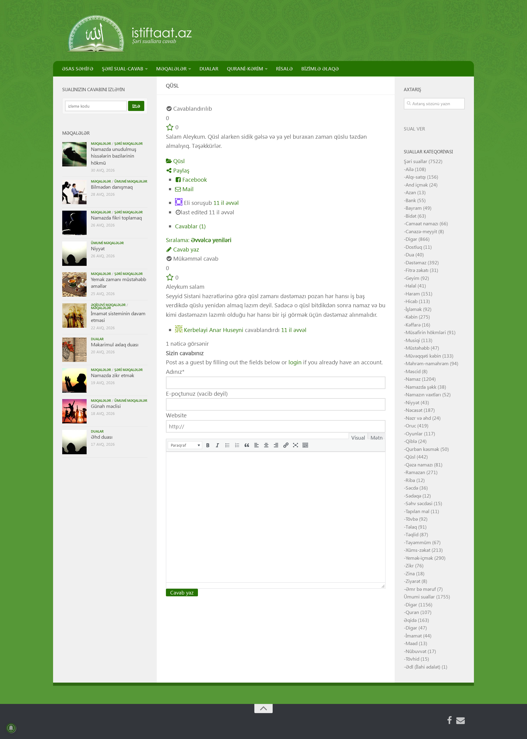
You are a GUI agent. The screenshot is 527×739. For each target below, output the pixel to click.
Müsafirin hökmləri (426, 332)
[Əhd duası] (74, 442)
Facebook (194, 179)
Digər (411, 239)
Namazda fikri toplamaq (116, 217)
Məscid (413, 371)
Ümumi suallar (419, 596)
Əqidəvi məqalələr (108, 305)
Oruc (411, 425)
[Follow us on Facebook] (449, 720)
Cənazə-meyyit (421, 231)
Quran (412, 612)
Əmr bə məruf (421, 589)
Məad (412, 643)
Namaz (413, 379)
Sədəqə (413, 495)
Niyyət (98, 248)
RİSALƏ (284, 68)
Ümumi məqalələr (130, 181)
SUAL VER (414, 128)
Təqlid (412, 534)
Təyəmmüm (418, 542)
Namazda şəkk (421, 387)
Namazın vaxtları (423, 394)
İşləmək (414, 309)
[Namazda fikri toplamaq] (74, 223)
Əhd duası (102, 437)
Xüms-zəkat (418, 550)
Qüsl (178, 161)
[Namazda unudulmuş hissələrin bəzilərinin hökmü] (74, 154)
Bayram (414, 208)
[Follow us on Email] (460, 720)
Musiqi (413, 340)
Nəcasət (414, 410)
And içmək (417, 184)
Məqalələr (101, 143)
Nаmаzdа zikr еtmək (112, 375)
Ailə (410, 169)
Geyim (412, 278)
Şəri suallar (415, 161)
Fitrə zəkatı (417, 270)
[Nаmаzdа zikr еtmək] (74, 380)
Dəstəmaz (416, 262)
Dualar (97, 339)
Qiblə (411, 441)
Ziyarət (413, 581)
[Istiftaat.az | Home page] (130, 33)
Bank (411, 200)
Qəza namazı (419, 464)
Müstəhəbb (417, 348)
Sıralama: (198, 240)
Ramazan (415, 472)
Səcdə (412, 487)
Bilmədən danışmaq (112, 187)
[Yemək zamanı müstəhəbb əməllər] (74, 284)
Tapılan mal (417, 511)
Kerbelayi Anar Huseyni (213, 329)
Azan (411, 192)
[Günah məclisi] (74, 411)
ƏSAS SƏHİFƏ (77, 68)
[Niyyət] (74, 253)
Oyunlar (414, 433)
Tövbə (412, 519)
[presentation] (185, 445)
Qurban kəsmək (422, 449)
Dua (410, 254)
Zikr (410, 565)
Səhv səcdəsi (419, 503)
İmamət (414, 635)
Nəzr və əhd (418, 418)
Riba (410, 480)
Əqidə (410, 620)
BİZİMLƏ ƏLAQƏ (320, 68)
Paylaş (180, 170)
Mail (187, 189)
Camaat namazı (422, 223)
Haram (413, 293)
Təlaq (411, 526)
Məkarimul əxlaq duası (114, 344)
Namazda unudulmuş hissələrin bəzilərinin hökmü (113, 156)
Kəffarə (413, 324)
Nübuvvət (416, 651)
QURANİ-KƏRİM (245, 68)
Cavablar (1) (190, 226)
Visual (358, 436)
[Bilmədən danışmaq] (74, 192)
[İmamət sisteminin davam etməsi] (74, 315)
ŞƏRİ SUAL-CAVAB (122, 68)
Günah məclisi (106, 406)
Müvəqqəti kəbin (423, 355)
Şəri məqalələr (128, 143)
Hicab (412, 301)
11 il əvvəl (226, 202)
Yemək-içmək (419, 558)
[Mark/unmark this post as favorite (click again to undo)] (170, 127)
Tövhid (412, 658)
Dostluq (414, 247)
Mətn (377, 436)
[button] (185, 445)
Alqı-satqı (416, 176)
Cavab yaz (185, 249)
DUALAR (208, 68)
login (295, 362)
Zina (410, 573)
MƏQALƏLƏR (171, 68)
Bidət (411, 215)
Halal (411, 285)
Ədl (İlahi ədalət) (423, 666)
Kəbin (412, 316)
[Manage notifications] (11, 728)
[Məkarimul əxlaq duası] (74, 349)
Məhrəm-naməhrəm (427, 363)
